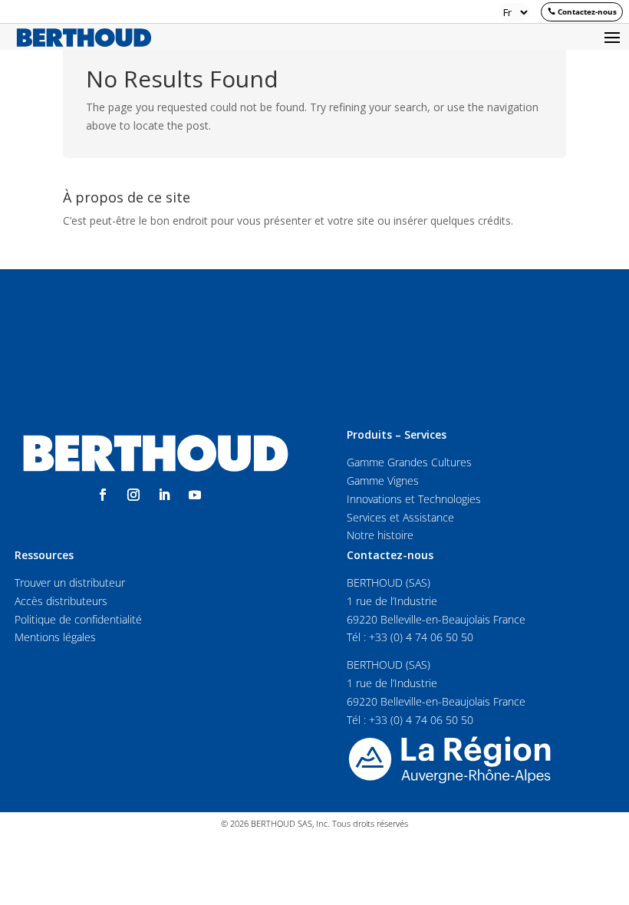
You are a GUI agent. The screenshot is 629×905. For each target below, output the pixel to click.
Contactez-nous (587, 11)
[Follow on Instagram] (133, 494)
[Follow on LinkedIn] (164, 494)
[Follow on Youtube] (195, 494)
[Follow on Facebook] (103, 494)
